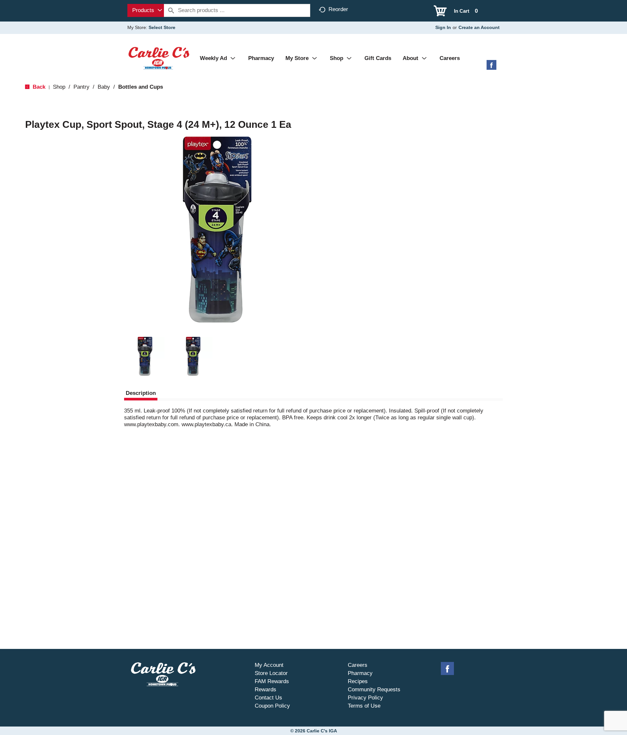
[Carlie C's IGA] (158, 58)
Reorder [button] (338, 9)
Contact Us (268, 698)
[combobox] (145, 10)
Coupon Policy (272, 706)
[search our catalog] (171, 10)
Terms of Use (364, 706)
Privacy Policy (365, 698)
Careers (357, 665)
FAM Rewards (272, 681)
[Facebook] (491, 67)
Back (38, 87)
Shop (59, 87)
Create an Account (479, 27)
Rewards (265, 689)
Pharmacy (360, 673)
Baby (104, 87)
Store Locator (271, 673)
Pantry (81, 87)
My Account (269, 665)
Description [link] (141, 393)
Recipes (358, 681)
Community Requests (374, 689)
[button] (145, 356)
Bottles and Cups (140, 87)
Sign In (443, 27)
